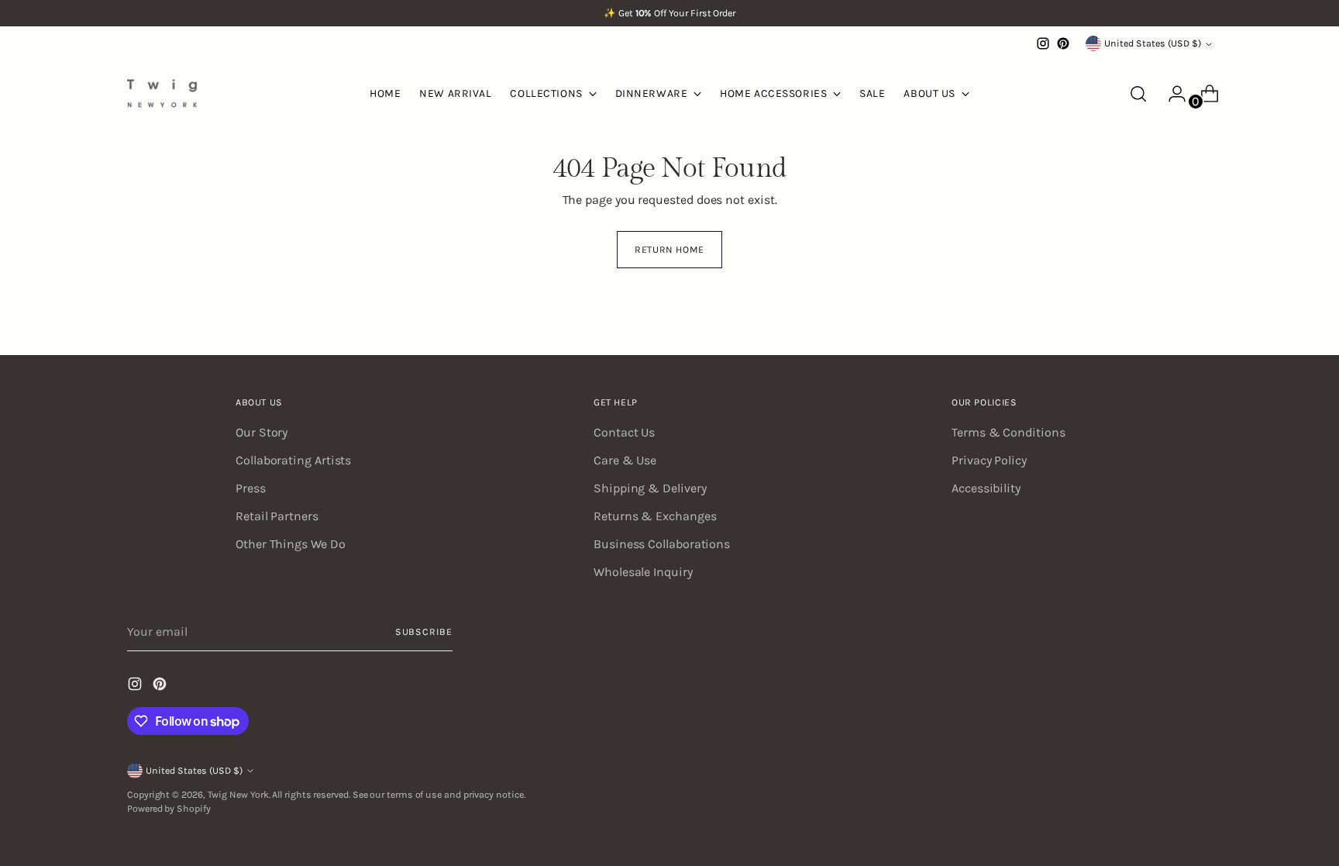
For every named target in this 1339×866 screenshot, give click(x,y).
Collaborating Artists (293, 460)
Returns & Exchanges (655, 516)
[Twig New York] (162, 93)
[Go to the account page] (1170, 93)
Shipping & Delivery (650, 488)
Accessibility (986, 488)
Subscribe (424, 631)
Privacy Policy (989, 460)
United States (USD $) (1152, 43)
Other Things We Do (291, 544)
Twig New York (238, 794)
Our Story (261, 432)
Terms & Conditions (1008, 432)
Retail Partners (277, 516)
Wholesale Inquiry (643, 571)
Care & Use (625, 460)
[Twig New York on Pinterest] (1063, 43)
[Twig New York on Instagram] (1043, 43)
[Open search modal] (1138, 93)
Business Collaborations (662, 544)
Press (251, 488)
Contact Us (624, 432)
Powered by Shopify (169, 808)
